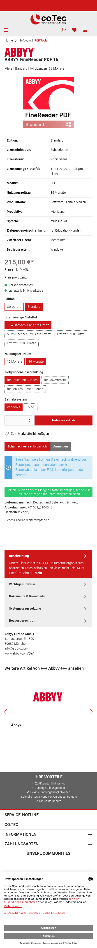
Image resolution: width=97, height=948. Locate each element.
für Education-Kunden (22, 380)
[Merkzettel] (74, 30)
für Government (55, 380)
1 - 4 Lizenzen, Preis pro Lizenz (28, 325)
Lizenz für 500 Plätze (21, 343)
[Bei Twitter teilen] (19, 528)
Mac (31, 407)
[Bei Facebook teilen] (9, 528)
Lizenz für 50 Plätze (70, 334)
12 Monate (14, 362)
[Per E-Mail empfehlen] (48, 528)
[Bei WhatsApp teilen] (38, 528)
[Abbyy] (20, 52)
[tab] (48, 564)
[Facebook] (27, 863)
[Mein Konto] (85, 30)
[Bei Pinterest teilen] (28, 528)
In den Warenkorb (63, 420)
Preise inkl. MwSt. (17, 269)
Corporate (14, 307)
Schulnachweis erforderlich (27, 446)
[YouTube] (59, 863)
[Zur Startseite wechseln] (48, 19)
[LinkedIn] (70, 863)
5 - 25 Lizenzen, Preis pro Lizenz (29, 334)
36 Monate (36, 362)
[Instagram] (38, 863)
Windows (13, 407)
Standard (34, 307)
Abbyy (16, 725)
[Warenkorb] (93, 28)
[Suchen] (63, 30)
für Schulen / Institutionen (25, 389)
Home (9, 40)
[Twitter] (49, 863)
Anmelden (60, 446)
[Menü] (6, 30)
